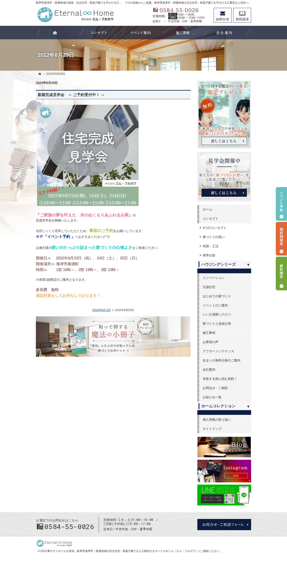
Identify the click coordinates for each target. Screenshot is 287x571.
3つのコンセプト (214, 228)
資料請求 (242, 15)
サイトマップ (212, 429)
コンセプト (210, 218)
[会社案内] (224, 32)
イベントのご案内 (215, 305)
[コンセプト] (99, 32)
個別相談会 (281, 239)
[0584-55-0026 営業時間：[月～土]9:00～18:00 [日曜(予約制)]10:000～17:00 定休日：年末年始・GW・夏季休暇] (180, 15)
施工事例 (209, 333)
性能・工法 (210, 246)
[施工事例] (182, 32)
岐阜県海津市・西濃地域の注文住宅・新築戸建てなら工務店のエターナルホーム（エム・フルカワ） (137, 551)
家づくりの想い (214, 237)
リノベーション (214, 278)
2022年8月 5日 (101, 310)
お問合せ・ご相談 (215, 388)
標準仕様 (209, 255)
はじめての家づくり (217, 296)
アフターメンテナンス (218, 351)
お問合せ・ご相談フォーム (224, 524)
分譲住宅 (209, 287)
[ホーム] (40, 74)
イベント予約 (281, 204)
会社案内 (209, 369)
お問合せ (223, 15)
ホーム (207, 209)
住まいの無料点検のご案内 (221, 360)
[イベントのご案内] (140, 32)
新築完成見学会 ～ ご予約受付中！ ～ (71, 95)
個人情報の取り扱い (217, 419)
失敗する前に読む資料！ (220, 379)
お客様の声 (210, 342)
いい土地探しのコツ (217, 314)
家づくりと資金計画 (217, 323)
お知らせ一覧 (212, 397)
